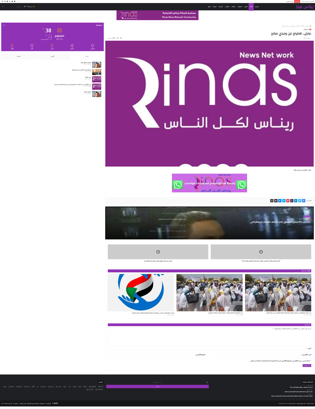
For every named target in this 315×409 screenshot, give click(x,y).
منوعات (4, 386)
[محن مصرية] (96, 79)
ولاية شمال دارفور (99, 389)
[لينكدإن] (295, 200)
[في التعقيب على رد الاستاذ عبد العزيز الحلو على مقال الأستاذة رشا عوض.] (96, 87)
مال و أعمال (26, 386)
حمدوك (64, 386)
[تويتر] (299, 200)
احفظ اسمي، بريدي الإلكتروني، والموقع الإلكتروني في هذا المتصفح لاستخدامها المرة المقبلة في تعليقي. (280, 361)
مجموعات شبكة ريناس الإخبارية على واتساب (32, 403)
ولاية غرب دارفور (89, 389)
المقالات (233, 6)
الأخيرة (87, 56)
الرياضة (214, 6)
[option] (209, 223)
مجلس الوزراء (19, 386)
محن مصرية (88, 77)
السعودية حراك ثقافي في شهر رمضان (81, 70)
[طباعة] (271, 200)
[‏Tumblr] (291, 200)
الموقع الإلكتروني (200, 354)
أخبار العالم (307, 216)
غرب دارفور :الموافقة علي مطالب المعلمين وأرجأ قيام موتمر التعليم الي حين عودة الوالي (288, 313)
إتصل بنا (15, 403)
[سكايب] (283, 200)
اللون (80, 386)
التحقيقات (239, 6)
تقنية (70, 386)
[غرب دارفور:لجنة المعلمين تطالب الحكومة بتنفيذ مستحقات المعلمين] (209, 292)
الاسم (309, 348)
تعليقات (18, 56)
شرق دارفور (50, 386)
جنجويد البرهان (87, 92)
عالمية (209, 6)
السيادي (84, 386)
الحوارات (227, 6)
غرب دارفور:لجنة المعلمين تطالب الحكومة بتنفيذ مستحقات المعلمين (225, 313)
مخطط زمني (11, 386)
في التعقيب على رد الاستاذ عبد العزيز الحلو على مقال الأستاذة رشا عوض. (272, 1)
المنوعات (221, 6)
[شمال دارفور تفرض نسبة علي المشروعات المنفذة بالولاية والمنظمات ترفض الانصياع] (141, 292)
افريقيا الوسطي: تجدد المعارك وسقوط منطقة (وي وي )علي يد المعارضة (276, 223)
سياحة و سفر (58, 386)
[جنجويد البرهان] (96, 94)
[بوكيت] (287, 200)
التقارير (245, 6)
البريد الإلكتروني (306, 354)
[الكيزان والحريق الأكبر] (96, 65)
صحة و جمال (43, 386)
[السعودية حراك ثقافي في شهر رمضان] (96, 72)
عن (37, 386)
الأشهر (52, 56)
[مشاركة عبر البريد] (276, 200)
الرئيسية (257, 6)
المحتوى (74, 386)
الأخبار (251, 6)
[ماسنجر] (279, 200)
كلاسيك (33, 386)
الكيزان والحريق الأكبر (86, 63)
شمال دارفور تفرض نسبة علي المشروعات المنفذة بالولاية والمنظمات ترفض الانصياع (153, 313)
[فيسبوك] (303, 200)
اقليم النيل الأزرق (92, 386)
